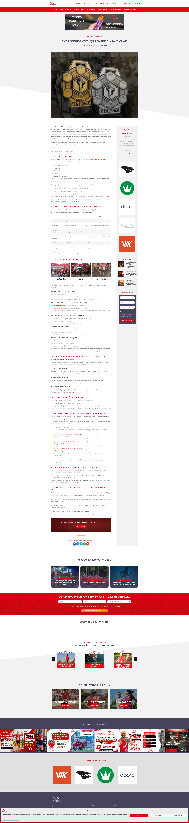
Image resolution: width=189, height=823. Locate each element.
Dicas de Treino (91, 9)
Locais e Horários (100, 3)
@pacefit (102, 724)
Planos (86, 3)
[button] (186, 810)
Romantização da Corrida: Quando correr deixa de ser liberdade (131, 274)
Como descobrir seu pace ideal (71, 434)
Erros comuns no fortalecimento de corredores (76, 441)
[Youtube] (139, 3)
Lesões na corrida (102, 9)
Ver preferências (177, 815)
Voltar (55, 9)
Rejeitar (158, 815)
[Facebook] (137, 3)
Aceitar (139, 815)
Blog (114, 3)
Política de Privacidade (14, 820)
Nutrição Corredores (115, 9)
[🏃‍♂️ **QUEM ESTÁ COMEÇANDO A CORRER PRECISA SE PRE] (59, 740)
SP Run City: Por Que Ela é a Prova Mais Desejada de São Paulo (65, 582)
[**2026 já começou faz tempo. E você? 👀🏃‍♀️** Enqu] (35, 740)
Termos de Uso (5, 820)
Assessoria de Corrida (65, 9)
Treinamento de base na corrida (72, 448)
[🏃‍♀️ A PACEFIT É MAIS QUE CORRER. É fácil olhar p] (130, 740)
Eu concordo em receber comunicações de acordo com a (95, 606)
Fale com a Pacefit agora (59, 514)
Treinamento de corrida (130, 9)
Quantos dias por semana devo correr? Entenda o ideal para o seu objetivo (131, 265)
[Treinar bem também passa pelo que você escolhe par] (12, 740)
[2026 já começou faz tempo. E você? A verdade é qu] (177, 740)
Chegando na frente (79, 9)
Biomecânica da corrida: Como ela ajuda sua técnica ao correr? (124, 583)
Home (78, 3)
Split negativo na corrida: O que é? (94, 583)
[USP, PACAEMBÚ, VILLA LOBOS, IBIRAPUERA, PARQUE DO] (82, 740)
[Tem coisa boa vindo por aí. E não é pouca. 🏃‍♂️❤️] (153, 740)
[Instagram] (135, 3)
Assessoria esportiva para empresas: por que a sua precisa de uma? (131, 283)
